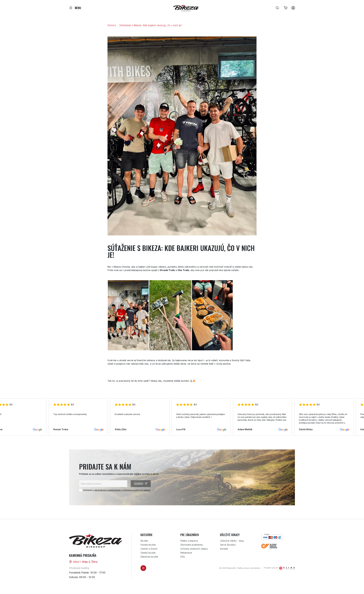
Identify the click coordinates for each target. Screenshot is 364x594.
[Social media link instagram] (143, 568)
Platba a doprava (189, 540)
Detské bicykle (148, 552)
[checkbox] (80, 490)
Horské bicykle (148, 544)
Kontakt (224, 548)
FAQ (182, 556)
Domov (111, 25)
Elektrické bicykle (149, 556)
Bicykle (144, 540)
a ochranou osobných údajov (135, 490)
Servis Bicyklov (228, 544)
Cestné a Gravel (148, 548)
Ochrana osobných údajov (194, 548)
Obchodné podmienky (191, 544)
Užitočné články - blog (232, 540)
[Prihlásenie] (293, 8)
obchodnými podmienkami (107, 490)
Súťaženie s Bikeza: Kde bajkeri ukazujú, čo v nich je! (150, 25)
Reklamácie (186, 552)
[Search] (277, 8)
